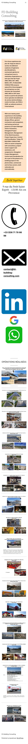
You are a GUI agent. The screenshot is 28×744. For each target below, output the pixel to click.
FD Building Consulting (8, 2)
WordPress (20, 738)
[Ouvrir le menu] (26, 2)
